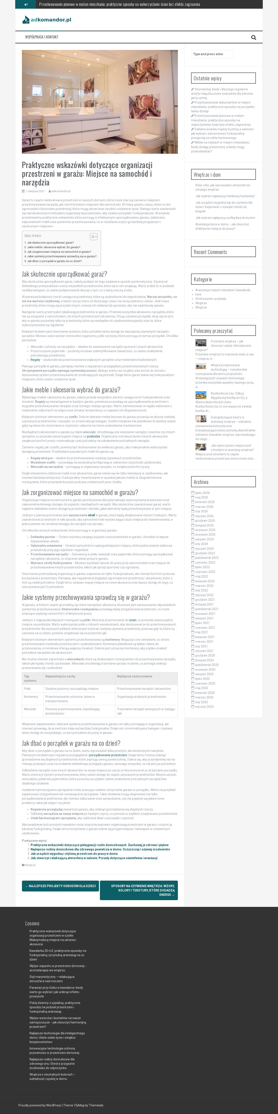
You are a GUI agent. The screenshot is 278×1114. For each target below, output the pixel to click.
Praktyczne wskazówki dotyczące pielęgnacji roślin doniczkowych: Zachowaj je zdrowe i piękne (100, 845)
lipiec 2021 (202, 623)
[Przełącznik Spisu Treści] (91, 236)
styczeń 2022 (204, 595)
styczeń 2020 (204, 706)
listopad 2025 (204, 525)
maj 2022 (201, 576)
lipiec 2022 (202, 567)
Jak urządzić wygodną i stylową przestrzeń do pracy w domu (74, 853)
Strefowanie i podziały (210, 298)
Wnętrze (30, 865)
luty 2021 (201, 646)
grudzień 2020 (205, 655)
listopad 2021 (204, 604)
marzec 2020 (204, 697)
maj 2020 (201, 688)
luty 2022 (201, 590)
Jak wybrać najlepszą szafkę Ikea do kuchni (225, 217)
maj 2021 (201, 632)
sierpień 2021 (204, 618)
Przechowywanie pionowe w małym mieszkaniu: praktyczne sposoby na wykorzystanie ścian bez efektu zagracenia (221, 120)
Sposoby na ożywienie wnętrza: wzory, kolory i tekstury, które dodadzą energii (143, 890)
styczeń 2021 (204, 651)
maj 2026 (201, 497)
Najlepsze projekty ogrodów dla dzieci (60, 886)
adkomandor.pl (61, 191)
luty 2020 (201, 702)
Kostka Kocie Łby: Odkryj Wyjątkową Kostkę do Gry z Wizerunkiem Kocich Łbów (221, 398)
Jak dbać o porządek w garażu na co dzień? (54, 261)
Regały (35, 359)
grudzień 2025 (205, 520)
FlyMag (79, 1105)
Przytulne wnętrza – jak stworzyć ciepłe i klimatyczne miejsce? (223, 346)
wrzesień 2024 (205, 534)
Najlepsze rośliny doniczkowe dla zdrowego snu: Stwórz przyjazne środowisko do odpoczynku (52, 1064)
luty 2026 (201, 511)
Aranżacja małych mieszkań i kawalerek (222, 290)
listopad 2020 (204, 660)
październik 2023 (207, 557)
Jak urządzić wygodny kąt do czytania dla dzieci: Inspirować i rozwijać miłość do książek (223, 207)
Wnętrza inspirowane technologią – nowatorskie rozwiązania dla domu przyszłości (221, 369)
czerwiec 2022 (205, 572)
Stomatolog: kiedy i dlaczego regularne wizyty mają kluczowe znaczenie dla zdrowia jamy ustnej (222, 93)
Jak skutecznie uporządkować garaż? (50, 242)
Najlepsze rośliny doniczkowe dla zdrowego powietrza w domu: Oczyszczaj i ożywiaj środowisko (100, 849)
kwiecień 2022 (205, 581)
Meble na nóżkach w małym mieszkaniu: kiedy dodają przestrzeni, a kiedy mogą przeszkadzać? (220, 147)
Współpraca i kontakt (41, 37)
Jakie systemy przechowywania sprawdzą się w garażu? (61, 256)
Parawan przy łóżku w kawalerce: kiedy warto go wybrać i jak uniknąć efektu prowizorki (56, 992)
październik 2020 (207, 665)
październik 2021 (207, 609)
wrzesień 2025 (205, 530)
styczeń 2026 (204, 516)
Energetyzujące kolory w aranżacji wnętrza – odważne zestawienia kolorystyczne (223, 422)
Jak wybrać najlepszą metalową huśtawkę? (225, 196)
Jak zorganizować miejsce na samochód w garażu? (59, 251)
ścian (132, 620)
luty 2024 (201, 544)
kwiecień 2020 (205, 693)
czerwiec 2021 (205, 627)
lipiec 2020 (202, 678)
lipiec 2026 (202, 493)
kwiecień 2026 (205, 502)
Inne (198, 294)
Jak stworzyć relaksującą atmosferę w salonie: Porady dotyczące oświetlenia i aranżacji (94, 858)
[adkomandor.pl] (47, 19)
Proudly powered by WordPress (40, 1105)
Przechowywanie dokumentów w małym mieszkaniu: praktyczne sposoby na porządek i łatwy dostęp (223, 107)
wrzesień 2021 (205, 614)
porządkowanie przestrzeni (108, 755)
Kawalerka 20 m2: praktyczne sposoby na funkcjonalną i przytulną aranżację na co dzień (58, 955)
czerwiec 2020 (205, 683)
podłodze (93, 436)
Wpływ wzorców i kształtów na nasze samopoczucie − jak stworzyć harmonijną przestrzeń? (58, 1022)
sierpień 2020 (204, 674)
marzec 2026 (204, 506)
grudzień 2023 (205, 553)
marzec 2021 (204, 641)
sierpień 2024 (204, 539)
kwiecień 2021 (205, 637)
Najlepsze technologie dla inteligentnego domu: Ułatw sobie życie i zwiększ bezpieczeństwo (57, 1037)
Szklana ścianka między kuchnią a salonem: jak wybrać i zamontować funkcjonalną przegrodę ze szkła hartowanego (120, 4)
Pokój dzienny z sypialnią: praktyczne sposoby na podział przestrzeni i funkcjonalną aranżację (55, 1007)
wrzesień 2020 (205, 669)
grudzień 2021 (205, 599)
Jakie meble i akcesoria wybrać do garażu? (53, 247)
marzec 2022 (204, 586)
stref (91, 515)
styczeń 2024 (204, 548)
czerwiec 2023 (205, 562)
